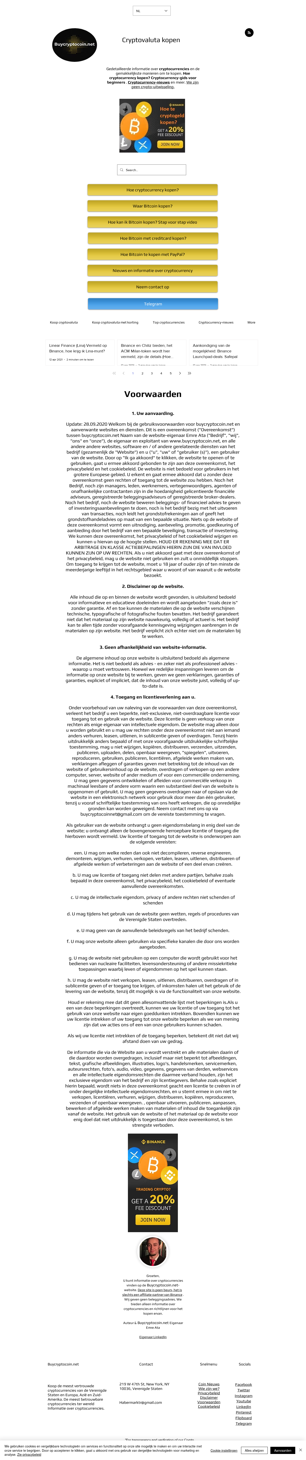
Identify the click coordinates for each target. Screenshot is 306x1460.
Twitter (243, 1390)
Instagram (243, 1395)
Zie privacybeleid (29, 1454)
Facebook (243, 1384)
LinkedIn (243, 1406)
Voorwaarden (208, 1402)
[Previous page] (124, 373)
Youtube (243, 1401)
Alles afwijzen (254, 1450)
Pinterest (244, 1412)
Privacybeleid (209, 1393)
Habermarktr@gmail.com (140, 1402)
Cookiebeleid (209, 1406)
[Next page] (180, 373)
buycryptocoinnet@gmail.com (111, 814)
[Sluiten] (300, 1450)
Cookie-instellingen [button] (224, 1450)
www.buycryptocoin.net (195, 441)
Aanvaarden (282, 1450)
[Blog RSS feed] (249, 32)
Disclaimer (209, 1397)
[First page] (114, 373)
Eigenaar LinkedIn (153, 1337)
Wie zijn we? (209, 1388)
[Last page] (189, 373)
